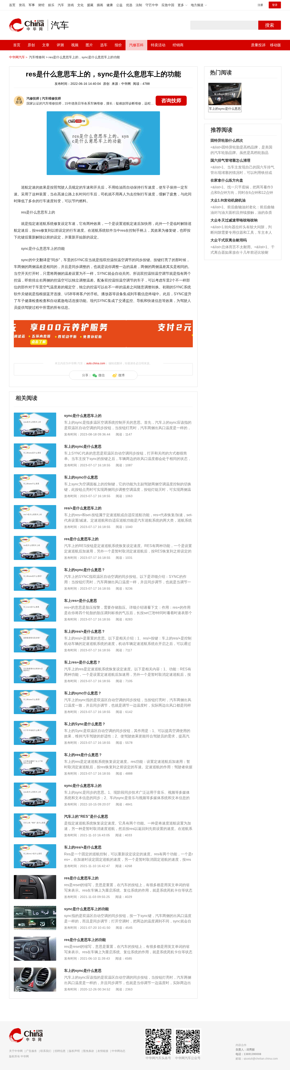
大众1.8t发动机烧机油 (228, 200)
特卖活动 (158, 45)
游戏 (71, 5)
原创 (31, 45)
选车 (103, 45)
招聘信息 (60, 1051)
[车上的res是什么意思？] (35, 754)
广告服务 (31, 1051)
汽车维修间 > (38, 57)
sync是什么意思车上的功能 (86, 909)
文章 (45, 45)
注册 (260, 5)
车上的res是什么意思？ (83, 755)
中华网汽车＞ (18, 57)
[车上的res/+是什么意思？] (35, 630)
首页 (12, 5)
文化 (80, 5)
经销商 (178, 45)
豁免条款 (88, 1051)
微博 (121, 375)
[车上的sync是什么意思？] (35, 569)
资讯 (22, 5)
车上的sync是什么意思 (83, 446)
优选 (129, 5)
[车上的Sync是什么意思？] (35, 723)
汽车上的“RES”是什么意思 (86, 816)
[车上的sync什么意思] (35, 476)
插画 (100, 5)
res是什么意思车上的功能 (85, 940)
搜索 (269, 25)
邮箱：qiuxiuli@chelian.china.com (257, 1058)
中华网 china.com (28, 25)
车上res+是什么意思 (80, 601)
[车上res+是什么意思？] (35, 661)
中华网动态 (118, 1051)
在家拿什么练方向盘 (226, 180)
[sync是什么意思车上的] (35, 415)
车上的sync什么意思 (81, 477)
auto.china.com (95, 363)
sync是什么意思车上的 (83, 416)
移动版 (275, 45)
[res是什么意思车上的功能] (35, 939)
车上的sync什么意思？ (83, 693)
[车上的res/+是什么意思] (35, 846)
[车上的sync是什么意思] (35, 445)
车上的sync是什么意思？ (84, 570)
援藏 (90, 5)
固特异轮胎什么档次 (226, 140)
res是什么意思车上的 (81, 539)
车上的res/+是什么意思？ (84, 631)
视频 (74, 45)
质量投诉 (258, 45)
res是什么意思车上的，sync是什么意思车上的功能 (84, 57)
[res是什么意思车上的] (35, 538)
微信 (101, 375)
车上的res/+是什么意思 (83, 847)
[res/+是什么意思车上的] (35, 507)
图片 (89, 45)
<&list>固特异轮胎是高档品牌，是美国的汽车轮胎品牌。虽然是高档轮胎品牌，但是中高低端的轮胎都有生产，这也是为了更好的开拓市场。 (241, 150)
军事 (32, 5)
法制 (139, 5)
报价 (118, 45)
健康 (109, 5)
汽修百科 (136, 45)
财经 (41, 5)
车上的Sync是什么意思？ (85, 724)
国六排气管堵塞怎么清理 (230, 160)
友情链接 (102, 1051)
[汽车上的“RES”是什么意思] (35, 815)
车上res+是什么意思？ (82, 662)
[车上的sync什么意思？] (35, 692)
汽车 (61, 5)
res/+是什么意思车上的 (83, 508)
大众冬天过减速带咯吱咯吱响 (234, 220)
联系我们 (45, 1051)
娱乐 (51, 5)
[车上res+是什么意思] (35, 600)
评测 (60, 45)
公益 (119, 5)
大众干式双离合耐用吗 (228, 240)
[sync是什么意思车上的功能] (35, 908)
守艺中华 (151, 5)
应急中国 (168, 5)
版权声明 (74, 1051)
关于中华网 (16, 1051)
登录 (275, 5)
